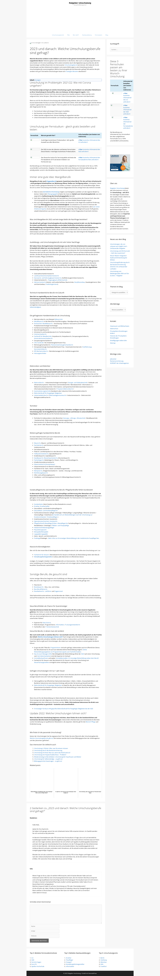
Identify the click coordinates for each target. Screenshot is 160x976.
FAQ (68, 35)
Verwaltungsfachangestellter (75, 964)
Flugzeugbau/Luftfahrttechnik (57, 280)
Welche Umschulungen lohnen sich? (50, 637)
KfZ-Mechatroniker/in (41, 351)
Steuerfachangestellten (41, 662)
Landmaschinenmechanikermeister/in (46, 276)
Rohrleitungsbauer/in (41, 473)
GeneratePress (92, 973)
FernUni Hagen (36, 962)
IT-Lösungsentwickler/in (72, 625)
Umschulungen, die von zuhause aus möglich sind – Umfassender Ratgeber (119, 246)
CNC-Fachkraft (39, 343)
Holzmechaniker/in (40, 334)
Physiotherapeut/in (40, 530)
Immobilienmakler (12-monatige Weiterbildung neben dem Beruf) (77, 658)
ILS (32, 958)
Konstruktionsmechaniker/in (43, 338)
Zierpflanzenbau (79, 282)
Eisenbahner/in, (39, 591)
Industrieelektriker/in (41, 395)
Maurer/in (37, 443)
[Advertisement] (80, 20)
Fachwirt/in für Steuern (41, 555)
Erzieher (37, 506)
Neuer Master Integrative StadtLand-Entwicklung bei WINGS (118, 258)
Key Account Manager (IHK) (43, 654)
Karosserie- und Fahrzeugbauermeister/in (47, 278)
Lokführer (48, 591)
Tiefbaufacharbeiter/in (41, 454)
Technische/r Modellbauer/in (43, 323)
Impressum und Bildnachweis (119, 326)
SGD (82, 654)
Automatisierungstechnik (42, 391)
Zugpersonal (58, 591)
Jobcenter (113, 359)
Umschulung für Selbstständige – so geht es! (48, 759)
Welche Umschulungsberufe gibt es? (41, 738)
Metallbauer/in (39, 321)
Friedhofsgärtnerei (52, 284)
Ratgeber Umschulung (80, 3)
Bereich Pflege (90, 722)
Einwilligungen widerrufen (118, 340)
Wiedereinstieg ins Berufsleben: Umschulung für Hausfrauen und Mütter (57, 757)
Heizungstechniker (40, 353)
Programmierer (55, 647)
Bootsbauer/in (38, 587)
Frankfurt (103, 966)
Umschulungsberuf (71, 65)
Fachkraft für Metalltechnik (43, 336)
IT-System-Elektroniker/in (65, 389)
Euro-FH (34, 964)
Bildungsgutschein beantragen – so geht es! (48, 761)
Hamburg (103, 960)
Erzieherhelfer (45, 506)
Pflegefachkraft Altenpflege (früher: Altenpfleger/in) (51, 523)
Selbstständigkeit (35, 307)
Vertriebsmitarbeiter (44, 656)
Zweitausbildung (87, 35)
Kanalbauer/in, (38, 458)
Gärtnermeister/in (40, 282)
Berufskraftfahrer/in (40, 589)
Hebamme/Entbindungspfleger (44, 528)
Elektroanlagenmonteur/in (57, 395)
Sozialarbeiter (38, 504)
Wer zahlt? (76, 35)
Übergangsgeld (52, 194)
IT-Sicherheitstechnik (52, 627)
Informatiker (60, 625)
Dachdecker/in (39, 445)
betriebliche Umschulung (51, 192)
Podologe (37, 538)
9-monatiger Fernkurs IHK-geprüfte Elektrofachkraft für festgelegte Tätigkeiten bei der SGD (63, 709)
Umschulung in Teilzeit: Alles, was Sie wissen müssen (51, 748)
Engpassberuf (51, 181)
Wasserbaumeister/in (51, 458)
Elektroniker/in (39, 382)
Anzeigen (38, 80)
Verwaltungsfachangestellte (43, 557)
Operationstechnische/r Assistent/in (45, 521)
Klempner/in (38, 471)
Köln (101, 964)
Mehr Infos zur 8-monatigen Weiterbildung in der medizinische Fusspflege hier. (73, 538)
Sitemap (112, 343)
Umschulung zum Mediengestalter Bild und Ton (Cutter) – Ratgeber (119, 273)
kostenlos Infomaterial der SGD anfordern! (127, 109)
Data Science (47, 623)
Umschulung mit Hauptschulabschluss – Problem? (50, 755)
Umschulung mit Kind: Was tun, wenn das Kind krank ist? (52, 753)
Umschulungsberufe (58, 35)
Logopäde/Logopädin (41, 534)
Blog (107, 35)
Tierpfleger (69, 960)
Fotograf (68, 962)
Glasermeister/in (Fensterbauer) (44, 464)
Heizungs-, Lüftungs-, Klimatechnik (74, 418)
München (103, 962)
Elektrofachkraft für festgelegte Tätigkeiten (48, 393)
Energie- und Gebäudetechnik (77, 382)
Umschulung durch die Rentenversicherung (48, 750)
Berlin (102, 958)
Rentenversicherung (116, 361)
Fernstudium (98, 35)
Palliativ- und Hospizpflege (60, 525)
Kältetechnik (59, 319)
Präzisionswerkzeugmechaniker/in (62, 345)
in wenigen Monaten (72, 71)
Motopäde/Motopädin (41, 532)
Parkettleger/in (39, 460)
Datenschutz (114, 329)
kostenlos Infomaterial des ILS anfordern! (127, 97)
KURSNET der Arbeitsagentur (119, 363)
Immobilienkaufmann (41, 658)
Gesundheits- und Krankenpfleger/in (46, 510)
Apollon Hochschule (37, 966)
